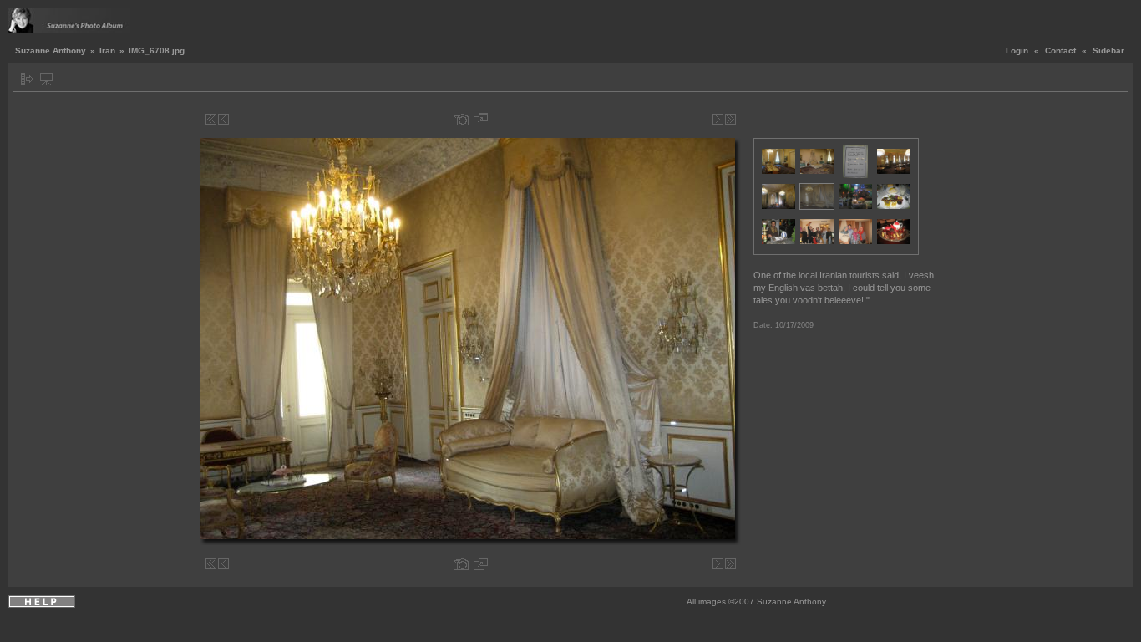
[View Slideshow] (46, 79)
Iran (107, 50)
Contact (1060, 50)
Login (1017, 50)
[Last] (730, 119)
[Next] (718, 119)
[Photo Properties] (461, 119)
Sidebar (1108, 50)
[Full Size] (481, 119)
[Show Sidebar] (27, 79)
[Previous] (223, 119)
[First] (211, 119)
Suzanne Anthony (50, 50)
